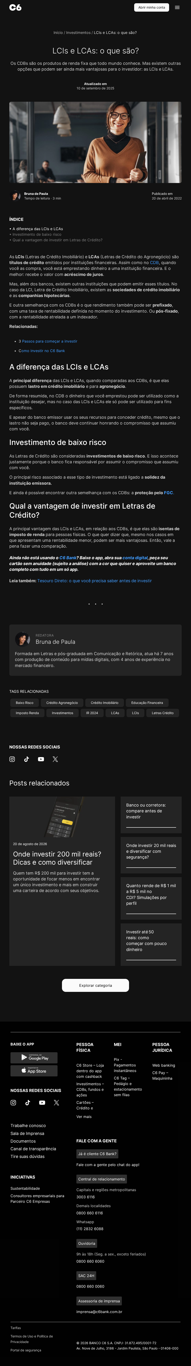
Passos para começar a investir (49, 341)
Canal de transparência (33, 1148)
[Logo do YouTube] (41, 761)
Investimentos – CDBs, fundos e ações (90, 1089)
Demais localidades (93, 1205)
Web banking (163, 1065)
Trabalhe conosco (28, 1125)
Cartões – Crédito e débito (85, 1108)
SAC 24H (86, 1275)
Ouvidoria (86, 1243)
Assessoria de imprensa (99, 1301)
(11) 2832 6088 (89, 1228)
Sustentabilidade (25, 1188)
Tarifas (15, 1328)
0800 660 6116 (89, 1213)
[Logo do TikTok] (26, 761)
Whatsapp (85, 1221)
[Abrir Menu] (177, 7)
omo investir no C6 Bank (43, 350)
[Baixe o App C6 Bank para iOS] (34, 1070)
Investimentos (78, 32)
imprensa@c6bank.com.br (99, 1311)
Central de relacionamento (101, 1179)
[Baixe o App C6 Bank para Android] (34, 1057)
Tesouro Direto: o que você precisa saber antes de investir (94, 580)
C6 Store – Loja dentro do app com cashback (90, 1071)
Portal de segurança (25, 1350)
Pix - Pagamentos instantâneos (125, 1065)
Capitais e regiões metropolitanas (106, 1189)
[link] (62, 881)
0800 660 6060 (90, 1261)
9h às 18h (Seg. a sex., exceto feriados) (111, 1254)
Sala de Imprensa (27, 1133)
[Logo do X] (55, 761)
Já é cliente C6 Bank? (97, 1153)
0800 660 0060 (90, 1286)
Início (58, 32)
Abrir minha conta (151, 7)
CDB (154, 262)
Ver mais (84, 1116)
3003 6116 (85, 1197)
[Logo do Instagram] (12, 761)
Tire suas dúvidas (27, 1156)
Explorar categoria (95, 985)
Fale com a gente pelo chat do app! (107, 1164)
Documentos (23, 1141)
